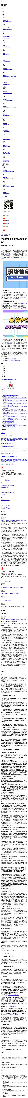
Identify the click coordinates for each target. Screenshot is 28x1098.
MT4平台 (7, 507)
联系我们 (7, 487)
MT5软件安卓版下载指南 (9, 426)
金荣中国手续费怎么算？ (9, 422)
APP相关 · (18, 520)
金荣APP (3, 505)
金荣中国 (10, 343)
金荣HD (7, 505)
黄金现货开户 (23, 303)
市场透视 (7, 492)
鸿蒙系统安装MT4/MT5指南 (10, 424)
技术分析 (12, 492)
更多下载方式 (6, 215)
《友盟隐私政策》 (12, 1006)
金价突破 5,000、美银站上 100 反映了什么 (13, 409)
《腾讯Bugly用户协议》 (14, 1014)
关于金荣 (3, 485)
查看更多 (3, 433)
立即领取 (3, 518)
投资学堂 (6, 235)
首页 (2, 235)
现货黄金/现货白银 (6, 600)
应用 (2, 603)
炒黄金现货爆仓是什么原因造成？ (13, 360)
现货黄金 (3, 500)
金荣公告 (7, 485)
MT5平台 (3, 508)
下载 (2, 8)
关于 (2, 584)
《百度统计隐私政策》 (13, 995)
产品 (2, 596)
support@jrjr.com (10, 472)
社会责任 (3, 487)
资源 (2, 590)
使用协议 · (8, 520)
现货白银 (7, 500)
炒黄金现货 (7, 255)
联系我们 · (3, 520)
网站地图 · (23, 520)
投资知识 (3, 492)
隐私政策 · (13, 520)
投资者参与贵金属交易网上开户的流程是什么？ (14, 425)
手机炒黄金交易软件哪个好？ (10, 396)
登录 (2, 196)
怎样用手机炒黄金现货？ (11, 359)
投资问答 (3, 494)
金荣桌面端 (12, 606)
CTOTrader (7, 508)
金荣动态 (12, 485)
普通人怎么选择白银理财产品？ (10, 395)
